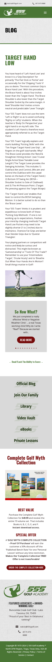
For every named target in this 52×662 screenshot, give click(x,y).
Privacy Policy (29, 652)
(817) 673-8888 (40, 3)
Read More (26, 340)
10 (36, 348)
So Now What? (26, 312)
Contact (30, 655)
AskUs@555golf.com (29, 626)
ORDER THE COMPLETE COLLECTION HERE (26, 567)
